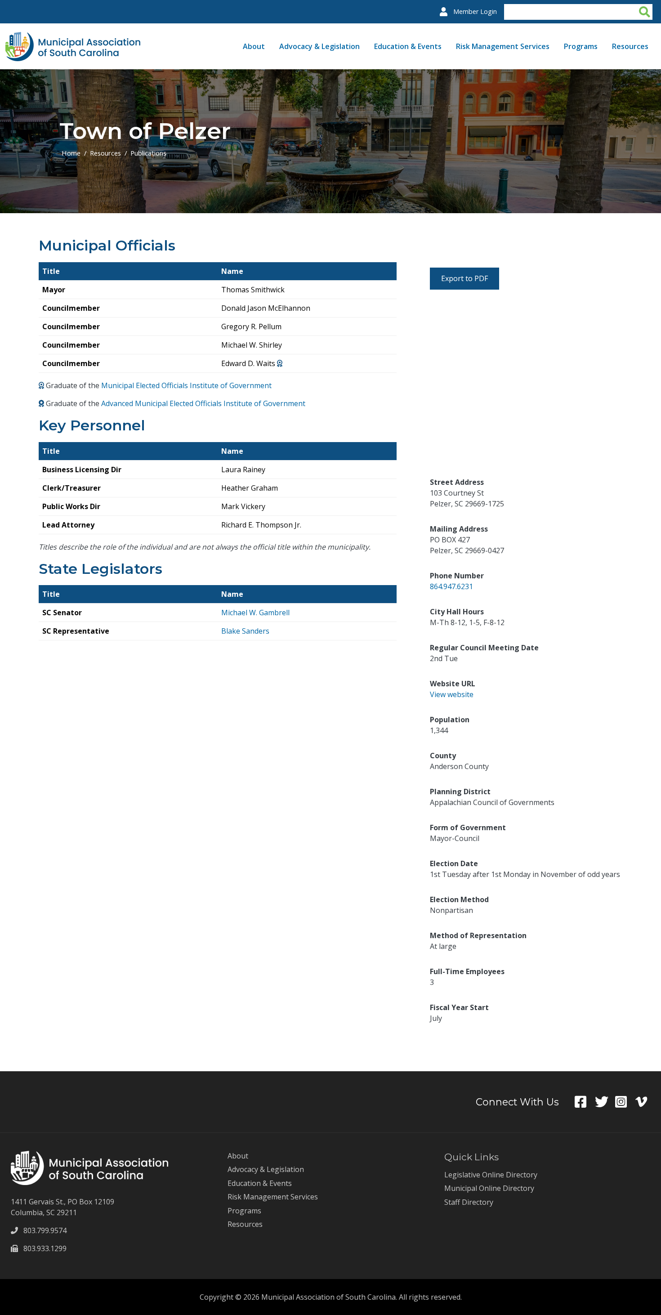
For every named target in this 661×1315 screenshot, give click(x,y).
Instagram (625, 1102)
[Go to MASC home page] (72, 37)
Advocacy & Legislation (319, 46)
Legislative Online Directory (490, 1175)
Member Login (475, 11)
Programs (581, 46)
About (254, 46)
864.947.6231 (451, 586)
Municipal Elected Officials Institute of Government (186, 385)
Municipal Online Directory (489, 1188)
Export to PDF (464, 278)
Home (71, 152)
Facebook (585, 1102)
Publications (148, 152)
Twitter (605, 1102)
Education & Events (408, 46)
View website (451, 694)
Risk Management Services (502, 46)
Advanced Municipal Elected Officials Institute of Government (203, 403)
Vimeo (645, 1102)
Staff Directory (468, 1202)
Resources (630, 46)
